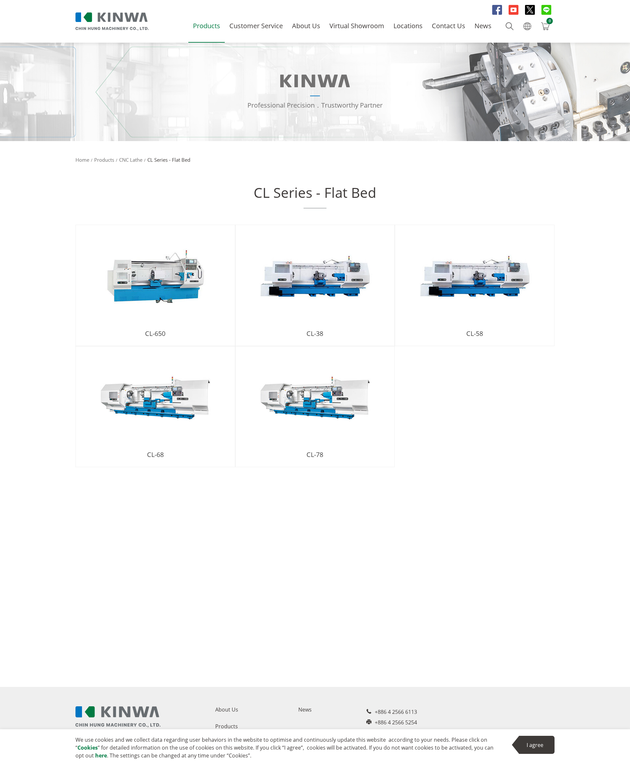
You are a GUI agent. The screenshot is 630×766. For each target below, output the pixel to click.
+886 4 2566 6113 (396, 711)
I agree (535, 745)
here (101, 755)
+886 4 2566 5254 (396, 722)
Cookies (87, 747)
